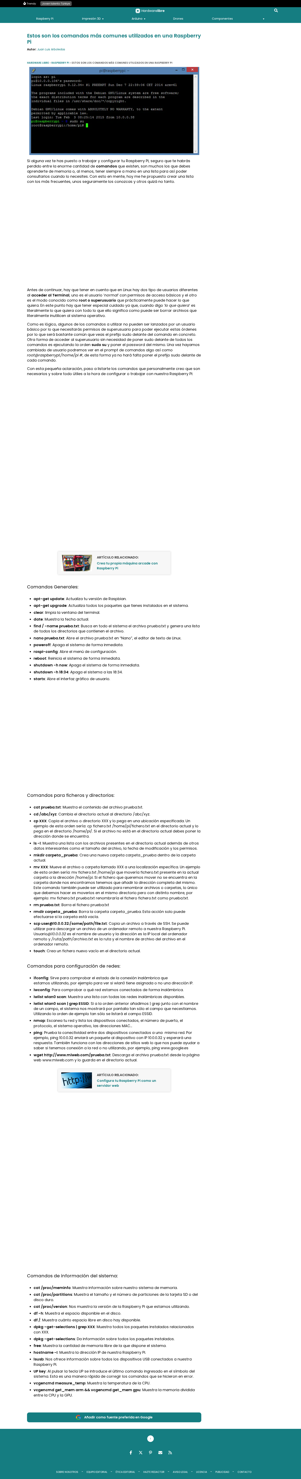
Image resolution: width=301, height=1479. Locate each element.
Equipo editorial (97, 1472)
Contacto (244, 1472)
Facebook (130, 1452)
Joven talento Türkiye (56, 3)
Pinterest (150, 1452)
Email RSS (160, 1452)
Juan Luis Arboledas (51, 49)
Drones (178, 19)
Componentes (222, 19)
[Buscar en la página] (276, 11)
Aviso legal (180, 1472)
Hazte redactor (153, 1472)
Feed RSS (170, 1452)
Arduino (137, 19)
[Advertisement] (114, 216)
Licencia (201, 1472)
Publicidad (222, 1472)
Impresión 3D (91, 19)
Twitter (140, 1452)
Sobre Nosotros (67, 1472)
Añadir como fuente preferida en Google (118, 1417)
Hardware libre (38, 62)
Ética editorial (125, 1472)
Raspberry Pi (44, 19)
